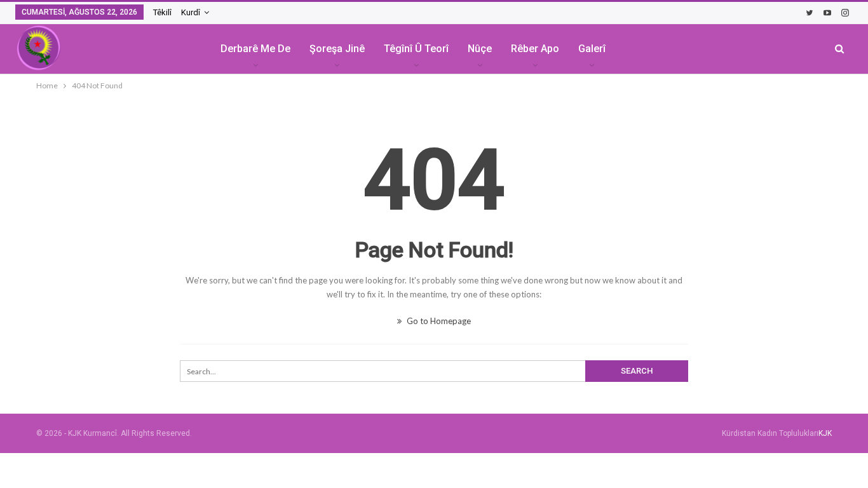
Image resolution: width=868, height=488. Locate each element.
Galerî (592, 49)
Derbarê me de (255, 49)
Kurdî (190, 12)
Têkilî (162, 12)
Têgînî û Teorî (416, 49)
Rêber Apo (535, 49)
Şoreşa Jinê (337, 49)
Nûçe (480, 49)
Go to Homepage (438, 321)
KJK (825, 433)
